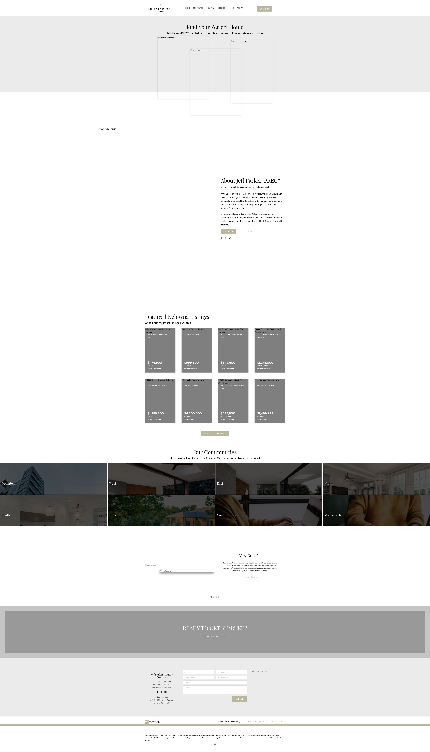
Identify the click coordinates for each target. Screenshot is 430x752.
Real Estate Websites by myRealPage (272, 722)
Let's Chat (246, 232)
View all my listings (215, 434)
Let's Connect (215, 637)
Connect (264, 9)
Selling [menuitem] (221, 8)
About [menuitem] (240, 8)
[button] (264, 9)
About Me (228, 232)
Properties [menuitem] (198, 8)
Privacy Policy (254, 722)
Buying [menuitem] (211, 8)
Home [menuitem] (187, 8)
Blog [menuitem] (232, 8)
